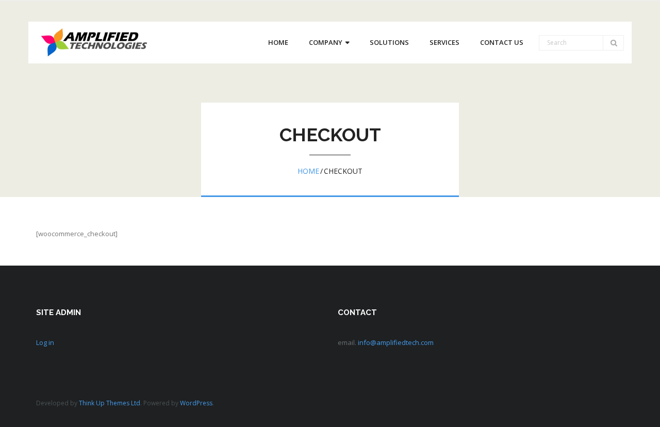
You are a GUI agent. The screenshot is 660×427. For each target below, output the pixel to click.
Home (308, 171)
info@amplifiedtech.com (396, 342)
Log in (45, 342)
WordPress (196, 403)
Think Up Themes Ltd (109, 403)
